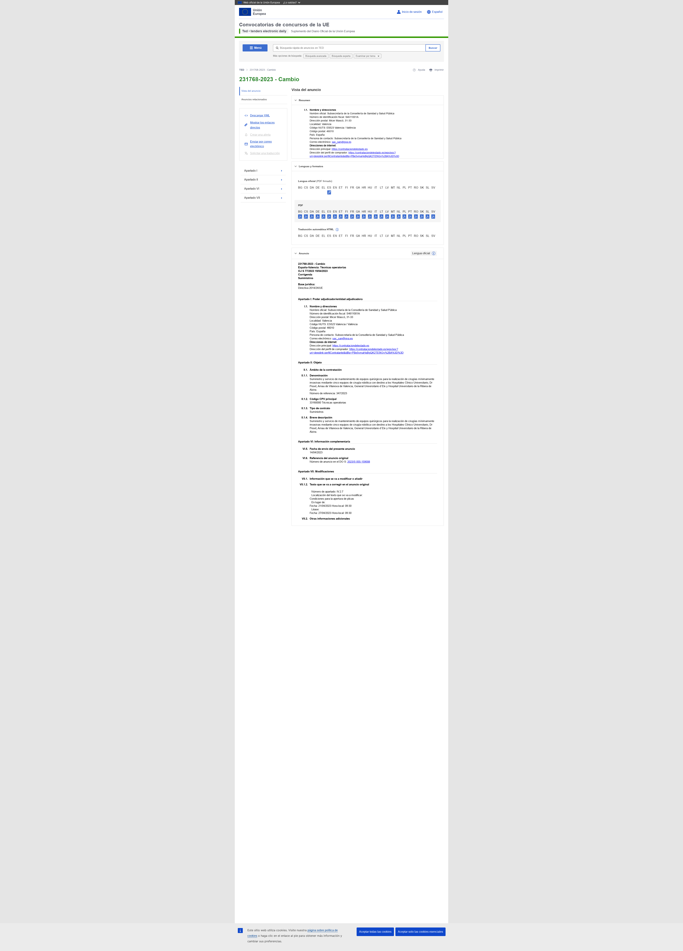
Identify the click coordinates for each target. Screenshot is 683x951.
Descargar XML (260, 115)
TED (241, 69)
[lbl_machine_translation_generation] (337, 229)
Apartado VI (251, 188)
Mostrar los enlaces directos (262, 125)
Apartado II (251, 179)
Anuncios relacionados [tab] (254, 99)
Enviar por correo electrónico (261, 144)
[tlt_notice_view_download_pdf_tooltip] (300, 216)
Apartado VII (252, 197)
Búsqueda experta (341, 56)
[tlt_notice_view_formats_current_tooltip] (433, 253)
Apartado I (250, 170)
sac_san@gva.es (341, 141)
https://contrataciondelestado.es (350, 149)
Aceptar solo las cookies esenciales (420, 931)
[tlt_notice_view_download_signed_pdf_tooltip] (329, 192)
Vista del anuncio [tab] (251, 90)
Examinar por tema (366, 56)
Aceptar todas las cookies (375, 931)
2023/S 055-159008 (358, 461)
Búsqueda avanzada (315, 56)
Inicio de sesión (412, 11)
